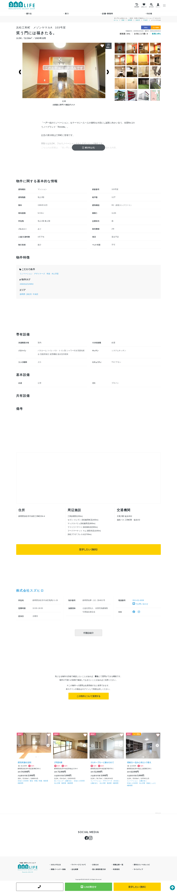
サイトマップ (138, 869)
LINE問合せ (90, 886)
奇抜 (48, 274)
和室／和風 (38, 781)
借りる (29, 13)
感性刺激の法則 (24, 762)
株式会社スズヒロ (30, 590)
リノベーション (26, 274)
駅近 (31, 781)
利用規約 (116, 869)
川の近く (116, 781)
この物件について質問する (88, 696)
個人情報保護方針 (99, 869)
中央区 (145, 20)
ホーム (116, 20)
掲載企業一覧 (118, 864)
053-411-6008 (138, 600)
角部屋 (45, 781)
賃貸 (123, 20)
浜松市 (138, 20)
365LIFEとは (56, 864)
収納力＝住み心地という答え (139, 762)
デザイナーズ (39, 274)
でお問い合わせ (141, 604)
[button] (48, 745)
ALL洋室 (55, 274)
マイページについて (79, 864)
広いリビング (58, 781)
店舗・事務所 (107, 13)
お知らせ (95, 864)
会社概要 (75, 869)
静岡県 (130, 20)
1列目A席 (58, 762)
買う (67, 13)
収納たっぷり (151, 783)
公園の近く (69, 781)
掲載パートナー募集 (58, 869)
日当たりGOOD (23, 781)
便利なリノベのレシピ (142, 864)
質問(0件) (156, 33)
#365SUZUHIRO (26, 284)
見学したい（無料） (88, 549)
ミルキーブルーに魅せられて (102, 762)
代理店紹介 (88, 632)
